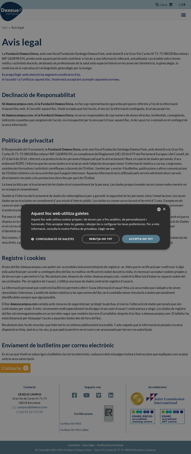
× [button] (164, 209)
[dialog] (95, 227)
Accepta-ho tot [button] (141, 239)
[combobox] (159, 209)
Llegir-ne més (106, 228)
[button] (52, 239)
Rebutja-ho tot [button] (100, 239)
